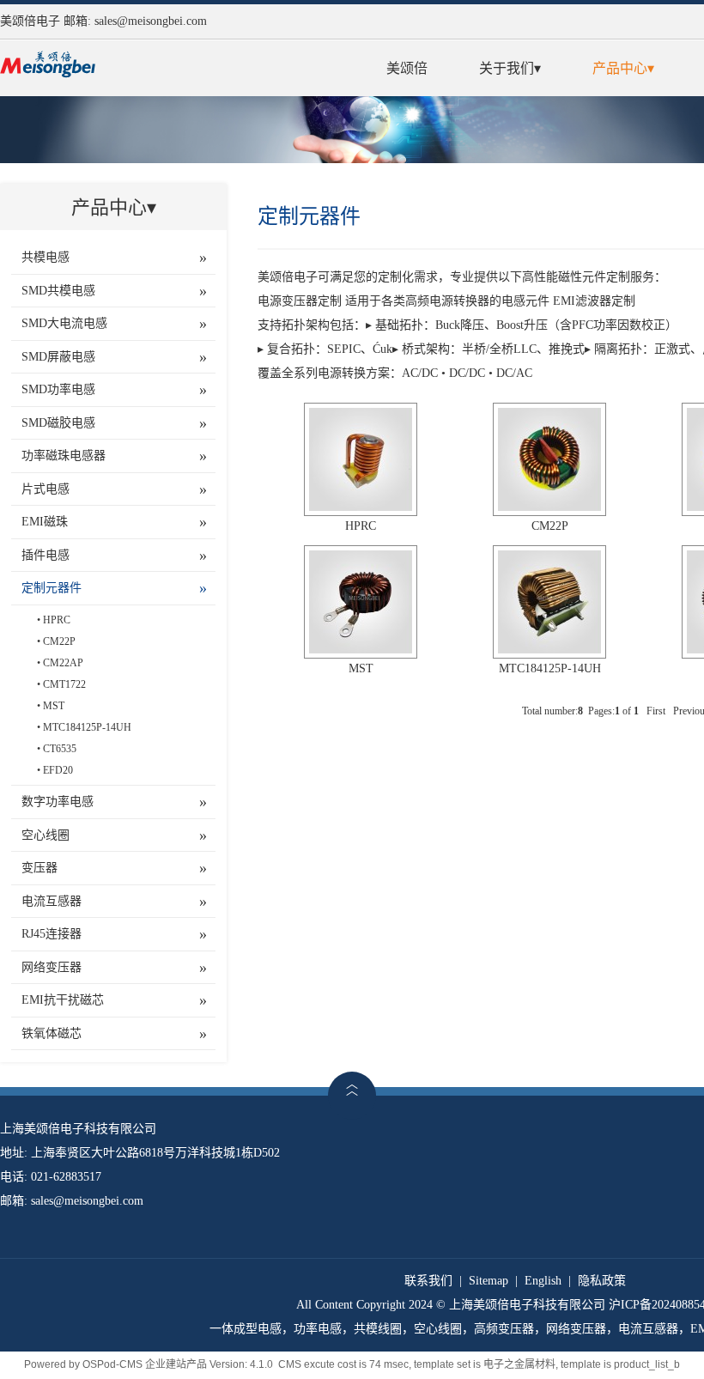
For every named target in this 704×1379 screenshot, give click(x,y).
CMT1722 (64, 684)
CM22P (59, 641)
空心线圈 (45, 835)
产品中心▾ (623, 68)
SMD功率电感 (58, 389)
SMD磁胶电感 (58, 422)
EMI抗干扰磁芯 (62, 999)
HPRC (56, 620)
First (655, 711)
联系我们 (428, 1280)
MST (53, 706)
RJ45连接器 (51, 933)
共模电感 (45, 257)
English (543, 1280)
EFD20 (58, 770)
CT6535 (59, 749)
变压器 (39, 867)
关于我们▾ (510, 68)
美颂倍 (407, 68)
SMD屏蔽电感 (58, 356)
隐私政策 (602, 1280)
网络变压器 (51, 967)
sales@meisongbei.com (150, 21)
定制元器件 (51, 587)
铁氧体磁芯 (51, 1033)
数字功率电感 (57, 801)
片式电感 (45, 489)
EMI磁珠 (44, 521)
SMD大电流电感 (64, 323)
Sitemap (488, 1280)
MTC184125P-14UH (87, 727)
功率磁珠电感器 (63, 455)
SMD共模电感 (58, 290)
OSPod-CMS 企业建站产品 (144, 1364)
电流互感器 (51, 901)
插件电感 (45, 555)
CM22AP (63, 663)
